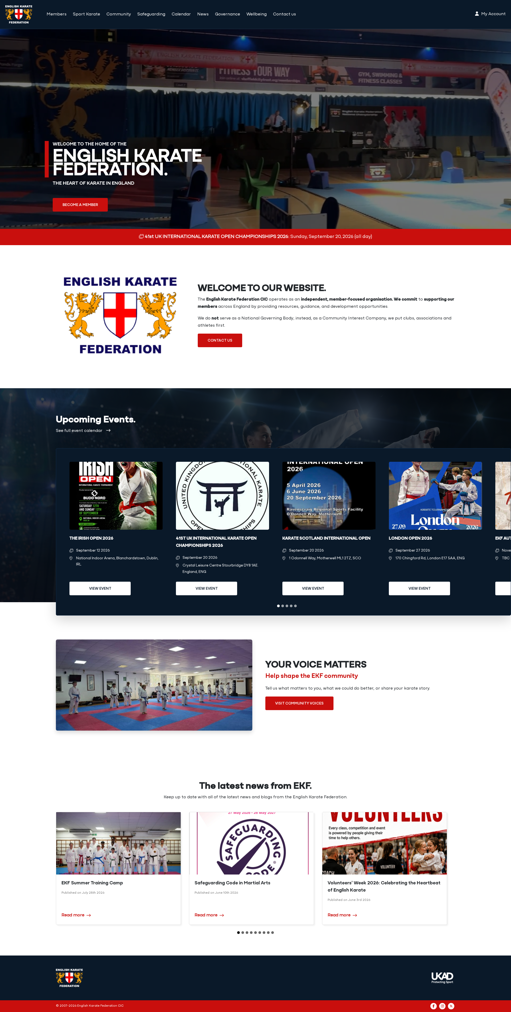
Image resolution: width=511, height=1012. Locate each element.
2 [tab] (282, 606)
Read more (72, 915)
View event (100, 589)
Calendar (181, 14)
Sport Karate (86, 14)
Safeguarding (151, 14)
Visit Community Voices (299, 704)
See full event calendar (80, 431)
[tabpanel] (116, 532)
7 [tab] (264, 932)
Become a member (80, 205)
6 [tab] (259, 932)
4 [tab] (291, 606)
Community (118, 14)
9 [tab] (272, 932)
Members (57, 14)
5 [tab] (295, 606)
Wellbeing (256, 14)
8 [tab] (268, 932)
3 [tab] (287, 606)
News (203, 14)
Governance (227, 14)
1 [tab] (278, 606)
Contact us (284, 14)
